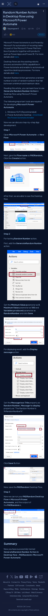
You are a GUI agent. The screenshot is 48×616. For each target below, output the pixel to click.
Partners (11, 585)
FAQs (17, 589)
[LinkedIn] (16, 577)
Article (41, 34)
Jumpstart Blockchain (30, 596)
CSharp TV (9, 592)
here (17, 57)
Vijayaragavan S (13, 29)
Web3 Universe (36, 592)
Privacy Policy (26, 582)
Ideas (38, 585)
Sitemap (35, 589)
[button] (44, 3)
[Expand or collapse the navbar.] (3, 3)
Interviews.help (15, 596)
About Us (6, 582)
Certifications (25, 589)
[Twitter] (11, 577)
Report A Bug (9, 589)
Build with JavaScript (24, 599)
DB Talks (17, 592)
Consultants (30, 585)
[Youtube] (21, 577)
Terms (34, 582)
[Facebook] (7, 577)
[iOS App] (36, 577)
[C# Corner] (9, 3)
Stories (41, 589)
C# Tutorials (19, 585)
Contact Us (15, 582)
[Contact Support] (40, 577)
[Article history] (22, 29)
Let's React (26, 592)
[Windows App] (26, 577)
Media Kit (41, 582)
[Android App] (31, 577)
